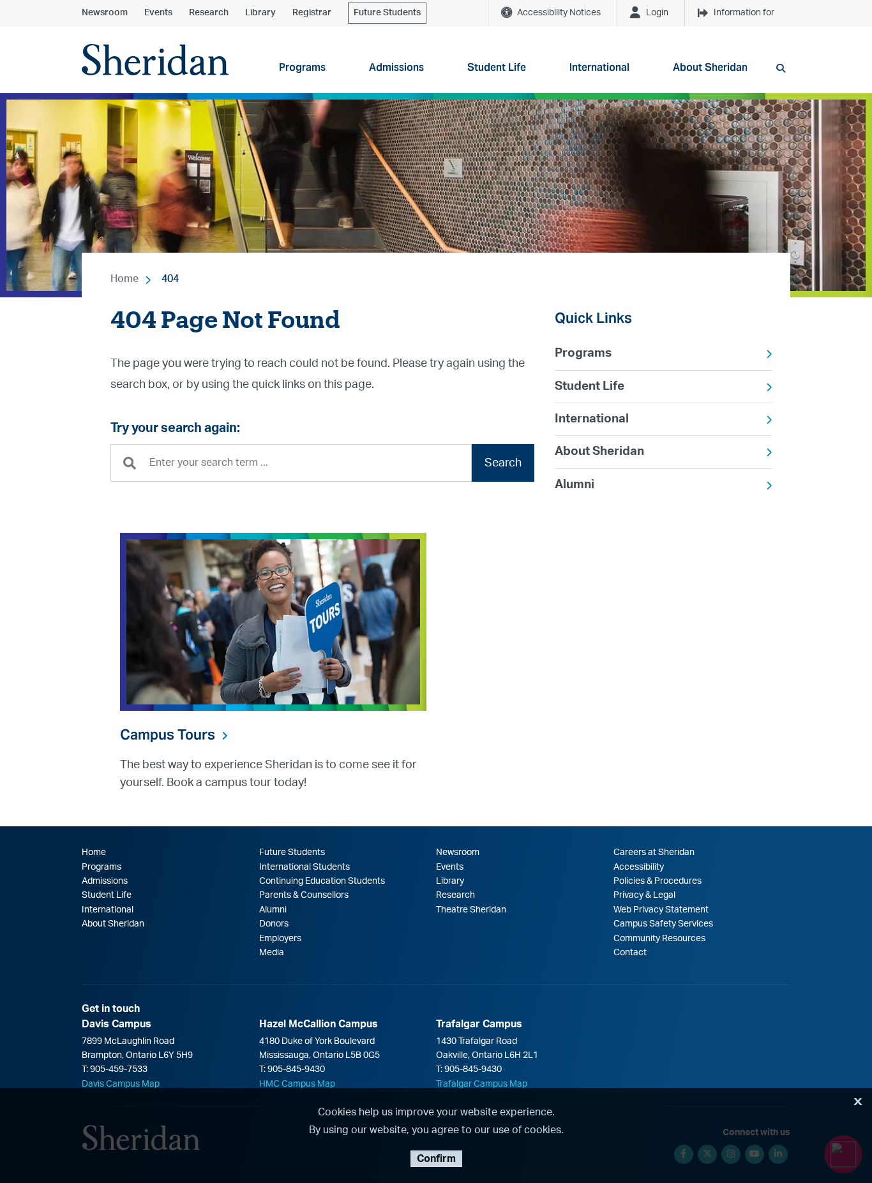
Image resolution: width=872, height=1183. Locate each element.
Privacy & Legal (644, 895)
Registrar (311, 12)
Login (657, 12)
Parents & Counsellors (304, 895)
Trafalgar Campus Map (481, 1084)
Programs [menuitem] (302, 67)
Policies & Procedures (657, 881)
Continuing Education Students (322, 881)
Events (158, 12)
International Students (304, 867)
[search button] (780, 68)
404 (170, 279)
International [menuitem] (599, 67)
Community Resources (659, 938)
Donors (274, 923)
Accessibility (638, 867)
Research (209, 12)
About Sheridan (599, 451)
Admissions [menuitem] (396, 67)
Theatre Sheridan (471, 909)
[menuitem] (663, 353)
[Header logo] (155, 59)
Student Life (589, 386)
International (592, 419)
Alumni (574, 485)
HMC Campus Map (297, 1084)
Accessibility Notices (559, 12)
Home (124, 279)
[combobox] (291, 463)
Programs (583, 353)
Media (271, 952)
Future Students (387, 12)
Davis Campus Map (121, 1084)
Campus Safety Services (663, 923)
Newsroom (105, 12)
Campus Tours (167, 734)
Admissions (105, 881)
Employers (280, 938)
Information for (744, 12)
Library (260, 12)
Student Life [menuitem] (496, 67)
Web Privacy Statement (661, 909)
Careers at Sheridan (654, 852)
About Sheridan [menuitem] (710, 67)
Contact (630, 952)
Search (503, 463)
